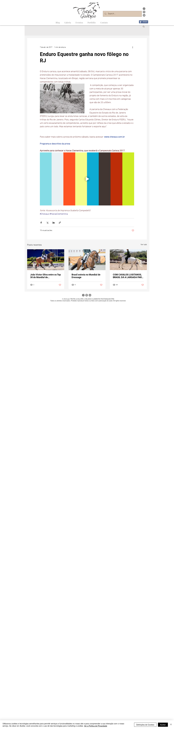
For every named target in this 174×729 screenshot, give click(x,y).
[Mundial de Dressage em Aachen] (87, 259)
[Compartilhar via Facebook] (41, 222)
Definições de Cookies (145, 724)
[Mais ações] (132, 47)
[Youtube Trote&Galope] (144, 15)
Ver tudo (144, 245)
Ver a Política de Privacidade (95, 726)
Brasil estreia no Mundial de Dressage (86, 276)
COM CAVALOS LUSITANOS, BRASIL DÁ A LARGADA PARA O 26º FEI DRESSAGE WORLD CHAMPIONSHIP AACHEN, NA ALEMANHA (128, 276)
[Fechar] (170, 724)
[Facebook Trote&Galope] (144, 8)
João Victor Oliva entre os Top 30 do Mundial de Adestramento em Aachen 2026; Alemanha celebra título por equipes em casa (45, 276)
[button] (143, 26)
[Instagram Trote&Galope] (144, 12)
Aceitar (163, 724)
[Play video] (87, 178)
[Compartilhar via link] (60, 222)
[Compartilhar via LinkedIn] (53, 222)
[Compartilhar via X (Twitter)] (47, 222)
